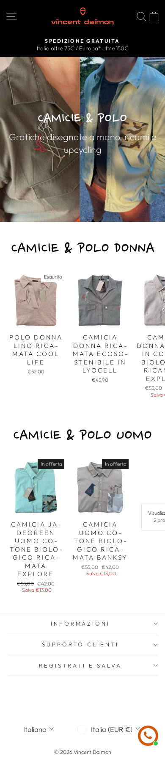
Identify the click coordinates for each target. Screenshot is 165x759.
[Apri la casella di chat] (148, 736)
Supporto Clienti (80, 644)
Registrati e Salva (80, 665)
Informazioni (80, 623)
